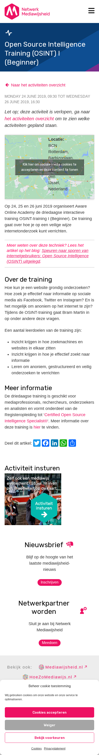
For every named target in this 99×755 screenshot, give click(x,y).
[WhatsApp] (64, 443)
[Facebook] (46, 443)
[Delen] (73, 443)
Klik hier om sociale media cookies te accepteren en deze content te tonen (49, 167)
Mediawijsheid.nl (64, 667)
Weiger (49, 725)
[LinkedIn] (55, 443)
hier (37, 427)
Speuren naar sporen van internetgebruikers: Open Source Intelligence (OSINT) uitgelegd (48, 256)
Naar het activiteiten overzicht (38, 85)
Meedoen (49, 643)
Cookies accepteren (49, 712)
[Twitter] (37, 443)
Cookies (36, 748)
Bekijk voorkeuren (50, 738)
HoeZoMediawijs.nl (50, 677)
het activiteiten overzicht (29, 118)
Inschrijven (49, 582)
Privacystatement (54, 748)
